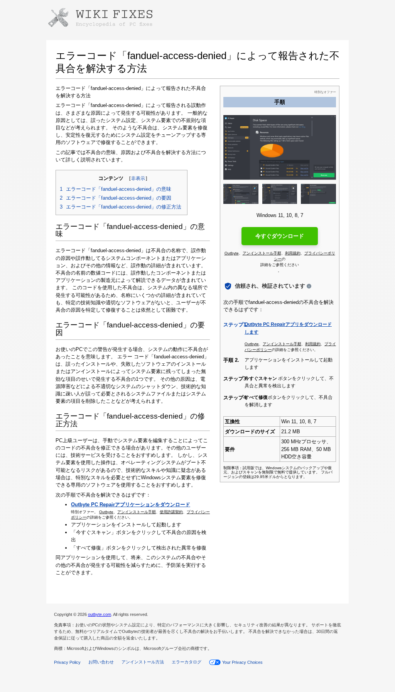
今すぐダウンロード (279, 236)
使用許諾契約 (171, 512)
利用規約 (292, 253)
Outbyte (106, 512)
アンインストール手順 (136, 512)
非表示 (138, 178)
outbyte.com (99, 614)
